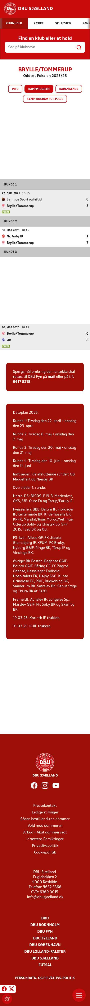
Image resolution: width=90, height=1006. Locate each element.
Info (15, 89)
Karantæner (68, 89)
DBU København (45, 945)
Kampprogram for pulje (45, 99)
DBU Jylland (45, 938)
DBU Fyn (45, 932)
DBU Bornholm (45, 925)
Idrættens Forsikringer (45, 839)
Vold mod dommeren (45, 826)
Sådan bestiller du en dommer (45, 819)
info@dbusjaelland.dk (45, 897)
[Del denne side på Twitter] (11, 989)
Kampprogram (39, 89)
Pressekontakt (45, 806)
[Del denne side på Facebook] (4, 989)
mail (51, 377)
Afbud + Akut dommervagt (45, 832)
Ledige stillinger (45, 812)
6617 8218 (21, 382)
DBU (45, 918)
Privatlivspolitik (45, 846)
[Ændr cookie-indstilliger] (7, 999)
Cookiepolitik (45, 852)
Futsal (45, 965)
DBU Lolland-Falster (45, 952)
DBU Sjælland (45, 958)
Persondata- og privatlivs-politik (45, 978)
